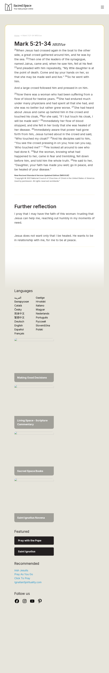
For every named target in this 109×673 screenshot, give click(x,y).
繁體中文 (19, 317)
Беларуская (21, 301)
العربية (17, 297)
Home (16, 35)
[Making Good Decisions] (34, 359)
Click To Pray (22, 578)
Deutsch (19, 321)
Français (19, 333)
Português (42, 317)
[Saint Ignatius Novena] (34, 500)
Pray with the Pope (29, 540)
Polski (39, 329)
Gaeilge (40, 297)
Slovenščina (43, 325)
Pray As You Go (23, 574)
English (18, 325)
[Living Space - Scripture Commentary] (34, 406)
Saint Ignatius (26, 551)
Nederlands (42, 313)
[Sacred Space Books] (34, 453)
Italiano (40, 305)
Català (18, 305)
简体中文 (19, 313)
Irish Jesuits (21, 570)
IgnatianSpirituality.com (28, 582)
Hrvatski (41, 301)
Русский (41, 321)
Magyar (40, 309)
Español (19, 329)
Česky (18, 309)
